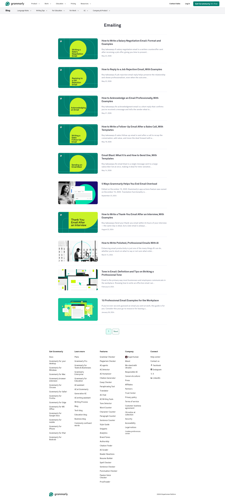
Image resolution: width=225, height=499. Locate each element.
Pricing (73, 4)
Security (128, 419)
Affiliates (129, 385)
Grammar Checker (107, 357)
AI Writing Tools (106, 399)
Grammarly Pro (81, 361)
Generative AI (80, 393)
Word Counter (106, 408)
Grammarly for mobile (55, 421)
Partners (128, 389)
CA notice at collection (130, 413)
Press (127, 380)
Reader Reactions (107, 454)
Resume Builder (106, 458)
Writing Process (81, 402)
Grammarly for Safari (58, 392)
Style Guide (104, 424)
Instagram (157, 369)
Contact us (154, 361)
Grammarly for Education (81, 379)
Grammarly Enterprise (79, 373)
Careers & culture (132, 376)
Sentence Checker (107, 467)
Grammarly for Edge (57, 402)
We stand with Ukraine (131, 366)
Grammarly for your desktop (57, 362)
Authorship (104, 441)
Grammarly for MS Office (57, 408)
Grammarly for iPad (57, 433)
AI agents (104, 365)
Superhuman (133, 357)
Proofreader (105, 482)
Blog (76, 406)
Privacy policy (131, 397)
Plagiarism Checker (108, 361)
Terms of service (132, 401)
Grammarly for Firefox (55, 397)
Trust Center (130, 393)
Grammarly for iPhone (55, 427)
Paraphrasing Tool (107, 386)
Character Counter (108, 412)
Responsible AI (131, 372)
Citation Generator (108, 378)
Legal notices (130, 427)
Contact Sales (174, 4)
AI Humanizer (105, 374)
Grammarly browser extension (57, 379)
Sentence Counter (107, 420)
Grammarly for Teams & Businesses (83, 366)
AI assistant (79, 385)
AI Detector (105, 369)
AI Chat (103, 395)
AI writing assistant (83, 398)
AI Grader (104, 450)
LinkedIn (156, 378)
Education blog (81, 415)
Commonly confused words (83, 424)
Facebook (157, 365)
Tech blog (78, 410)
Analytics (103, 433)
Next (116, 331)
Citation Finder (106, 446)
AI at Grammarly (81, 389)
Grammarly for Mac (57, 374)
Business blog (80, 419)
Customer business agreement (133, 407)
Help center (155, 357)
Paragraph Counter (108, 416)
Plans (77, 357)
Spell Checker (105, 462)
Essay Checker (106, 382)
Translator (104, 391)
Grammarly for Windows (55, 369)
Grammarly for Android (55, 438)
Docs (51, 357)
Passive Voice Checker (105, 476)
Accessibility (130, 423)
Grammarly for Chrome (55, 386)
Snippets (103, 429)
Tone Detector (106, 403)
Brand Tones (105, 437)
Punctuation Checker (108, 471)
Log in (187, 4)
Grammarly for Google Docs (55, 414)
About (127, 361)
